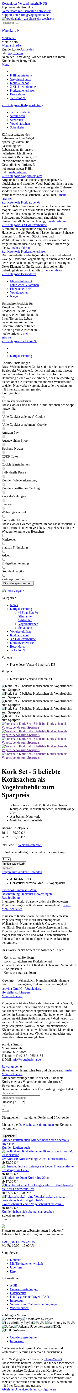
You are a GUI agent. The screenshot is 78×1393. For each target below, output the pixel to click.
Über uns (16, 1267)
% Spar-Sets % (20, 112)
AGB (13, 1285)
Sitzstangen (17, 116)
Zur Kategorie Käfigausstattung (22, 105)
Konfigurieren (46, 1389)
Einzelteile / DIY (21, 289)
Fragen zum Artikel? (15, 872)
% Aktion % (18, 650)
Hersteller (27, 894)
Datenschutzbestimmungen (36, 1124)
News (14, 605)
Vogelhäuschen (20, 123)
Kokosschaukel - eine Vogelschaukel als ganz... (33, 1204)
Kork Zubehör (19, 635)
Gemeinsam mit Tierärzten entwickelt (26, 11)
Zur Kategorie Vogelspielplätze (22, 176)
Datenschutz (18, 1293)
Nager (14, 296)
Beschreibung (11, 894)
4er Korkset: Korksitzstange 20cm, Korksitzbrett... (35, 1159)
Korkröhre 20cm (39, 1177)
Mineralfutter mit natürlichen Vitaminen (24, 283)
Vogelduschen (19, 292)
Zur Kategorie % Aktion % (19, 341)
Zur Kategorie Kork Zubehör (21, 202)
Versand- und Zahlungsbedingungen (34, 1304)
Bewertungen (44, 894)
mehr (67, 905)
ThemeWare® (53, 1359)
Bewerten (35, 872)
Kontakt (15, 1260)
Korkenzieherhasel (22, 643)
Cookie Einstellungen (24, 1289)
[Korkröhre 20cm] (15, 1177)
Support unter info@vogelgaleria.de (25, 15)
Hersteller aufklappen (16, 992)
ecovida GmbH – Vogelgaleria (22, 988)
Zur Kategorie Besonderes (19, 274)
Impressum (17, 1300)
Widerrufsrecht (19, 1308)
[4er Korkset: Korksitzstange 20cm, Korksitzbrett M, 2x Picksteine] (39, 1155)
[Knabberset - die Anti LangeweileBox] (29, 1185)
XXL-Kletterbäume (23, 639)
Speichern (9, 1135)
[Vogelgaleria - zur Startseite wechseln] (28, 18)
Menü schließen (12, 45)
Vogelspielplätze (20, 631)
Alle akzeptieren (26, 1389)
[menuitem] (39, 32)
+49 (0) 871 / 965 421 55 (18, 1242)
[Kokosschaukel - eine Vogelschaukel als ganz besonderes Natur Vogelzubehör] (39, 1200)
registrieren (15, 53)
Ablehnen (8, 1389)
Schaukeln (17, 127)
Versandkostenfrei (30, 845)
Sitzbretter (16, 120)
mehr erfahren (18, 172)
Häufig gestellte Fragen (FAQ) (30, 1296)
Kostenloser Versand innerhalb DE (24, 3)
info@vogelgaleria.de (26, 1059)
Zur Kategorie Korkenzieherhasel (24, 251)
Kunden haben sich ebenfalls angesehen (28, 1211)
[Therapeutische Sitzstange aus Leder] (28, 1166)
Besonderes (17, 646)
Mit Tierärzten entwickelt (26, 1263)
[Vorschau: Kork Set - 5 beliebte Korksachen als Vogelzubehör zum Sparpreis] (39, 727)
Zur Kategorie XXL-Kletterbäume (24, 225)
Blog (13, 1271)
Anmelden (27, 49)
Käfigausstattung (21, 609)
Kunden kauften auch (16, 1140)
